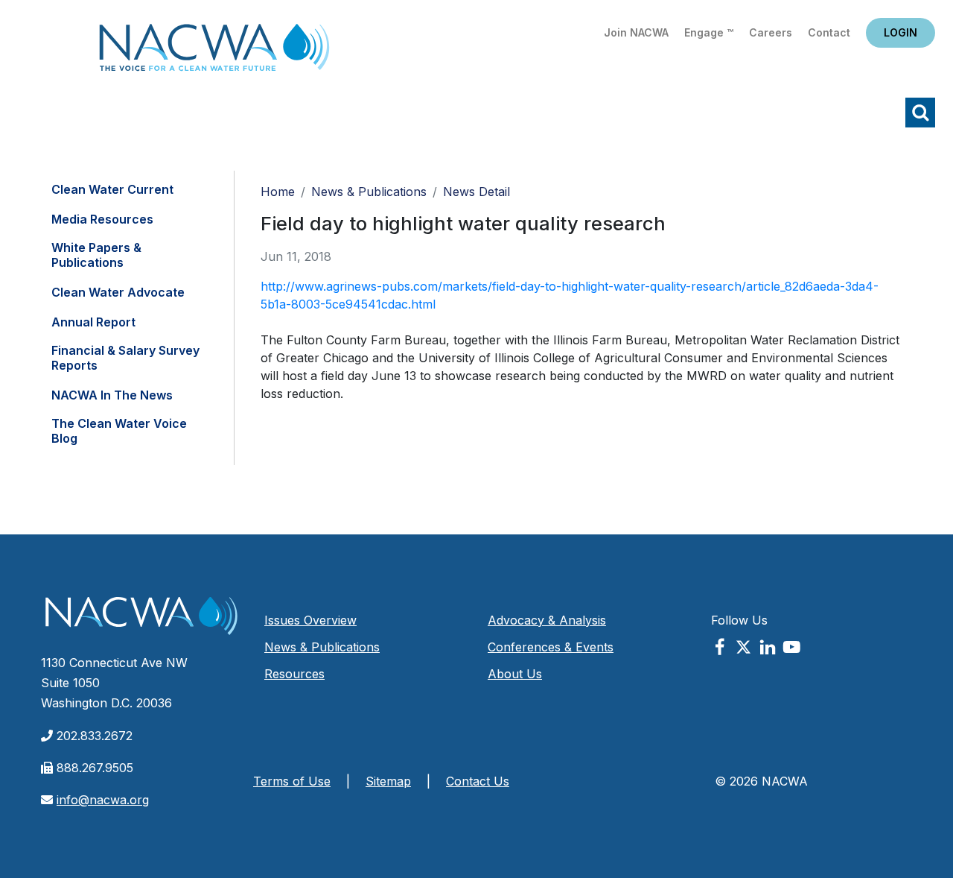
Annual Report (93, 322)
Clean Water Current (112, 189)
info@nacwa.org (103, 799)
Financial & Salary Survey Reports (125, 358)
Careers (770, 32)
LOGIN (900, 32)
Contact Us (477, 781)
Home (214, 52)
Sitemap (388, 781)
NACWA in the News (112, 395)
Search (920, 112)
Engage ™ (708, 32)
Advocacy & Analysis (547, 620)
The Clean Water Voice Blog (119, 431)
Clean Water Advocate (118, 292)
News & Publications (369, 191)
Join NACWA (636, 32)
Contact (829, 32)
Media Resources (102, 219)
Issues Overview (310, 620)
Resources (294, 673)
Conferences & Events (550, 646)
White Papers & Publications (96, 255)
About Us (515, 673)
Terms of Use (292, 781)
